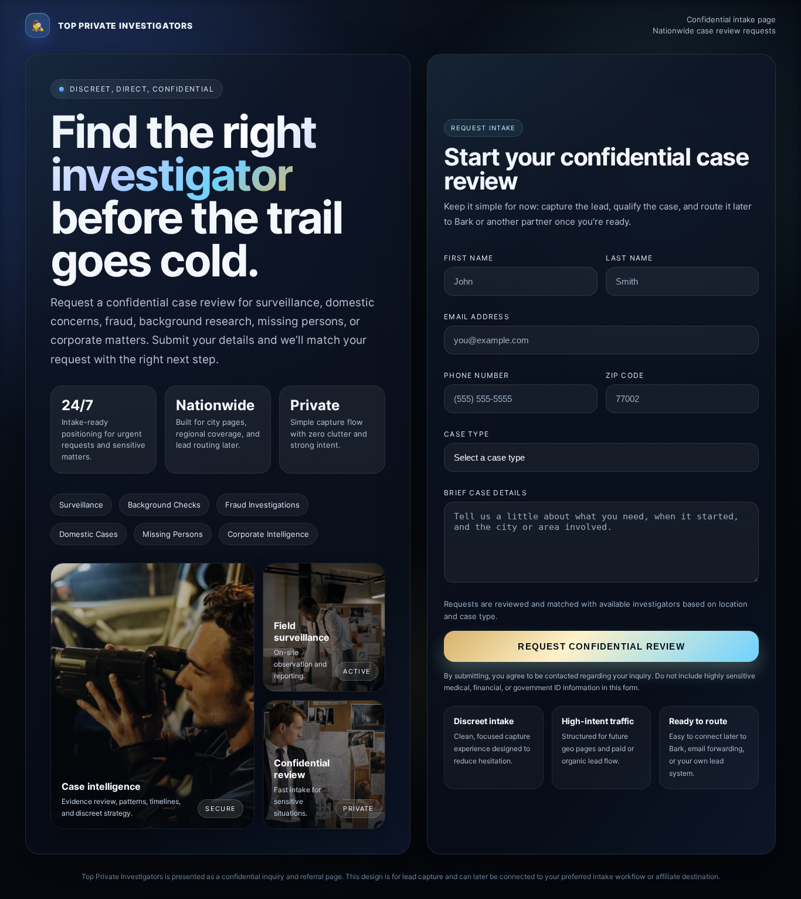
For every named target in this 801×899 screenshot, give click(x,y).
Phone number (476, 375)
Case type (466, 434)
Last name (629, 258)
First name (468, 258)
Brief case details (485, 492)
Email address (477, 316)
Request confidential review (601, 646)
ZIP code (625, 375)
